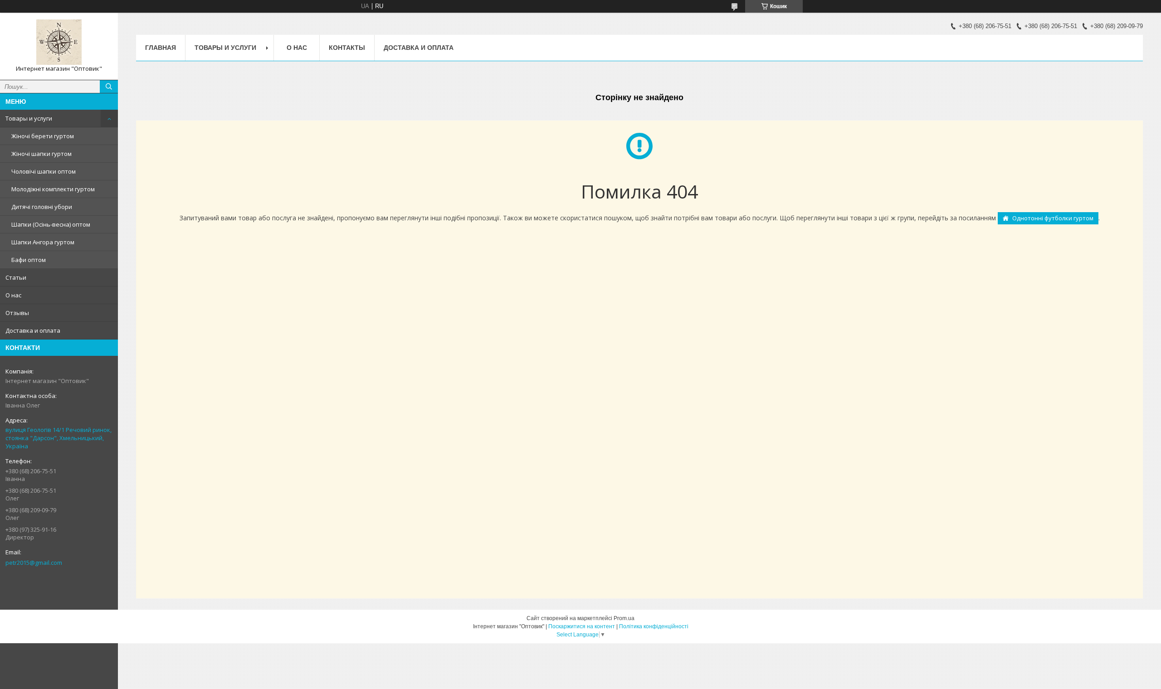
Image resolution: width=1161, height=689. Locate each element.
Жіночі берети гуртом (42, 136)
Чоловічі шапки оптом (43, 171)
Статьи (15, 277)
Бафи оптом (28, 260)
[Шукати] (109, 86)
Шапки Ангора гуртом (42, 242)
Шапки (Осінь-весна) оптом (50, 224)
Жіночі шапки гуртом (41, 154)
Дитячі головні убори (41, 207)
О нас (13, 295)
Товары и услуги (28, 118)
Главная (160, 47)
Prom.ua (624, 618)
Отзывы (17, 313)
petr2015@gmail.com (33, 562)
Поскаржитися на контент (581, 626)
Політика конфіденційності (653, 626)
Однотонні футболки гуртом (1052, 218)
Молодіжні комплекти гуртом (53, 189)
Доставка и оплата (32, 330)
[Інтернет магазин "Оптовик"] (59, 42)
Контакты (347, 47)
